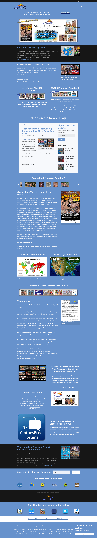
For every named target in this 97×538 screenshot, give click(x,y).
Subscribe (75, 472)
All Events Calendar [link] (59, 529)
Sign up (61, 139)
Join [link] (78, 6)
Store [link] (68, 529)
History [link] (44, 531)
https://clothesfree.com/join (24, 59)
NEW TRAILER (48, 465)
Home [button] (15, 529)
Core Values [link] (70, 531)
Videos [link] (54, 6)
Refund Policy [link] (45, 533)
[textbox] (66, 135)
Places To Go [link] (51, 529)
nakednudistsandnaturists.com (26, 358)
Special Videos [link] (52, 533)
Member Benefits (46, 12)
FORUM (40, 12)
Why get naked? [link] (55, 531)
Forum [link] (72, 529)
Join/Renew (27, 12)
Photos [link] (59, 6)
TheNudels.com (48, 464)
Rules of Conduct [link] (63, 531)
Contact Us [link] (19, 531)
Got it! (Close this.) (84, 534)
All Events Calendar (33, 14)
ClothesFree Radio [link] (34, 531)
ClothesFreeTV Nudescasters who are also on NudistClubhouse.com (48, 519)
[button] (73, 6)
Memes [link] (49, 531)
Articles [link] (40, 531)
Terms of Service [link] (26, 533)
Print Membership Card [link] (36, 533)
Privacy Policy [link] (18, 533)
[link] (20, 6)
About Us (50, 14)
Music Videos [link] (26, 531)
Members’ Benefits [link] (38, 529)
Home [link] (49, 6)
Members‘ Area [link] (66, 6)
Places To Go (26, 14)
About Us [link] (45, 529)
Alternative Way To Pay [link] (68, 533)
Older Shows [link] (59, 533)
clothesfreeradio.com (35, 407)
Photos (32, 12)
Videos (36, 12)
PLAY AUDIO (40, 353)
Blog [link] (65, 529)
